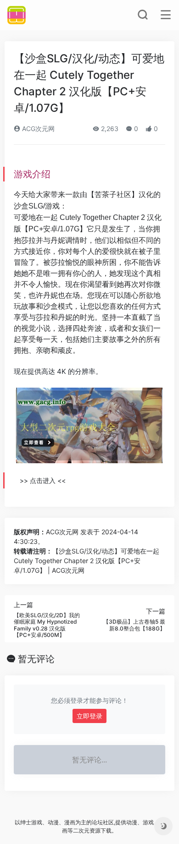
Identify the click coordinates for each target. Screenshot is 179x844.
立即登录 (89, 716)
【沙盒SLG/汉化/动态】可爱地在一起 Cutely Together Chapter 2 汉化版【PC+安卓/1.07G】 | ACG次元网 (86, 560)
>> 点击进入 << (43, 480)
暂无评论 (36, 658)
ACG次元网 (37, 128)
